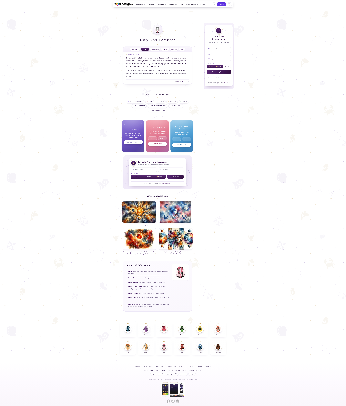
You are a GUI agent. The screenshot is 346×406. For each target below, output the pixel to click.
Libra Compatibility (135, 286)
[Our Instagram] (177, 401)
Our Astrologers (183, 81)
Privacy (163, 370)
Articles (203, 4)
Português (183, 374)
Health (161, 101)
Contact (184, 370)
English (154, 374)
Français (192, 374)
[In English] (229, 4)
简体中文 (169, 374)
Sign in (222, 4)
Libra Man (132, 278)
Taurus (157, 366)
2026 (182, 49)
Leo (175, 366)
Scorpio (192, 366)
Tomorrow (155, 49)
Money (184, 101)
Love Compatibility (158, 106)
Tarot (181, 4)
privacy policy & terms (166, 183)
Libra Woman (133, 282)
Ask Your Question (133, 142)
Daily (137, 176)
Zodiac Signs (140, 4)
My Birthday (181, 144)
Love (150, 101)
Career (173, 101)
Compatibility (162, 4)
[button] (214, 4)
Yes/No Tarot (140, 106)
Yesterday (135, 49)
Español (161, 374)
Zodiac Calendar (192, 4)
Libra (130, 271)
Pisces (145, 366)
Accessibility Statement (195, 370)
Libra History (133, 293)
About (151, 370)
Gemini (163, 366)
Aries (150, 366)
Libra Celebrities (158, 110)
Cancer (170, 366)
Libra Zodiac (177, 106)
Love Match (157, 143)
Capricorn (207, 366)
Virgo (180, 366)
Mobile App (170, 370)
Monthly (174, 49)
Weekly (164, 49)
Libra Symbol (133, 297)
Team (156, 370)
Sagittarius (200, 366)
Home (146, 370)
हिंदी (176, 374)
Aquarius (138, 366)
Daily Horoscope (136, 101)
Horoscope (151, 4)
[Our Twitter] (173, 401)
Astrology (173, 4)
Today (146, 49)
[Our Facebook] (168, 401)
